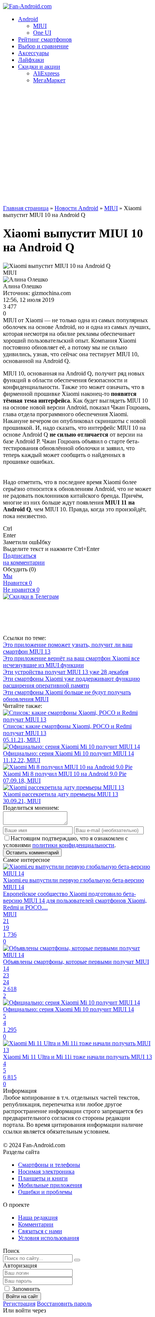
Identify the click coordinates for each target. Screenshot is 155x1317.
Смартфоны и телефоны (49, 1165)
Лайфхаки (31, 60)
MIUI (40, 26)
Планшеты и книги (43, 1178)
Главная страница (26, 208)
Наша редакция (38, 1217)
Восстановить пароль (64, 1303)
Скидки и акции (39, 66)
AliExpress (46, 73)
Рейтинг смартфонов (45, 39)
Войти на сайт (22, 1296)
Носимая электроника (46, 1171)
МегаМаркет (49, 80)
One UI (42, 32)
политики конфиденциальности (73, 845)
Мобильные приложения (50, 1185)
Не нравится (21, 589)
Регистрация (19, 1303)
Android (28, 19)
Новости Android (76, 208)
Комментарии (35, 1224)
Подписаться (24, 559)
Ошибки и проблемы (45, 1192)
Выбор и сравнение (43, 46)
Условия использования (48, 1238)
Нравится (17, 583)
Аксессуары (33, 53)
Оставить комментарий (32, 852)
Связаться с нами (40, 1231)
